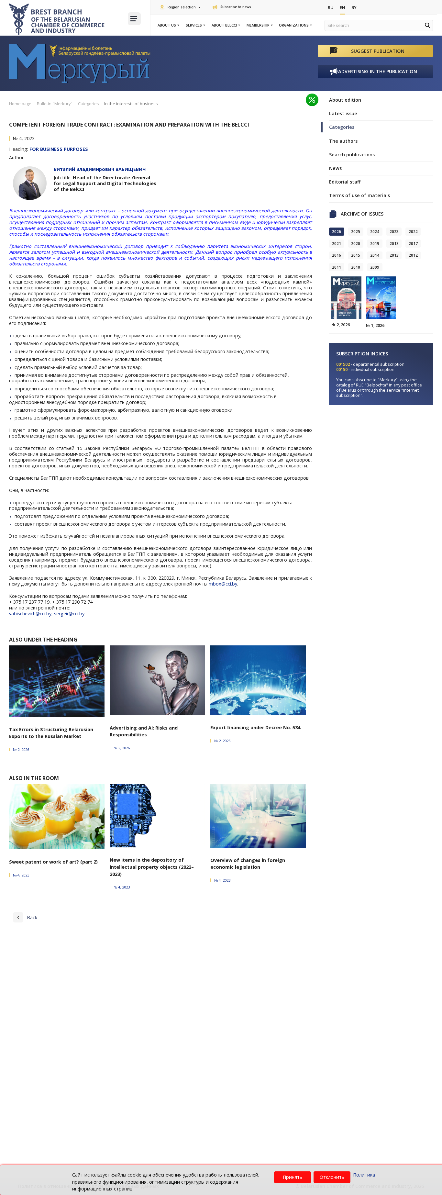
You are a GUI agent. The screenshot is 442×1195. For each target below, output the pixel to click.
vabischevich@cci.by (30, 613)
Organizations (294, 25)
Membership (258, 25)
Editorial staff (344, 182)
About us (167, 25)
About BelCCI (224, 25)
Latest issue (343, 113)
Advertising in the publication (377, 71)
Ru (331, 7)
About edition (345, 100)
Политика (364, 1175)
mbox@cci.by (223, 584)
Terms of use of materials (359, 195)
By (354, 7)
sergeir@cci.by (69, 613)
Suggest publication (377, 51)
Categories (341, 127)
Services (194, 25)
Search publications (352, 154)
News (335, 168)
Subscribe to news (235, 7)
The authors (343, 141)
